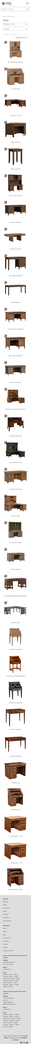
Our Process (6, 938)
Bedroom (5, 901)
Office (8, 16)
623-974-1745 (7, 969)
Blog (4, 935)
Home (4, 16)
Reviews (5, 944)
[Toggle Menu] (27, 3)
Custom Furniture (8, 951)
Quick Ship (6, 917)
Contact (5, 947)
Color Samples (7, 921)
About (5, 931)
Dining (5, 905)
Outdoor (5, 914)
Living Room (6, 908)
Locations (6, 941)
